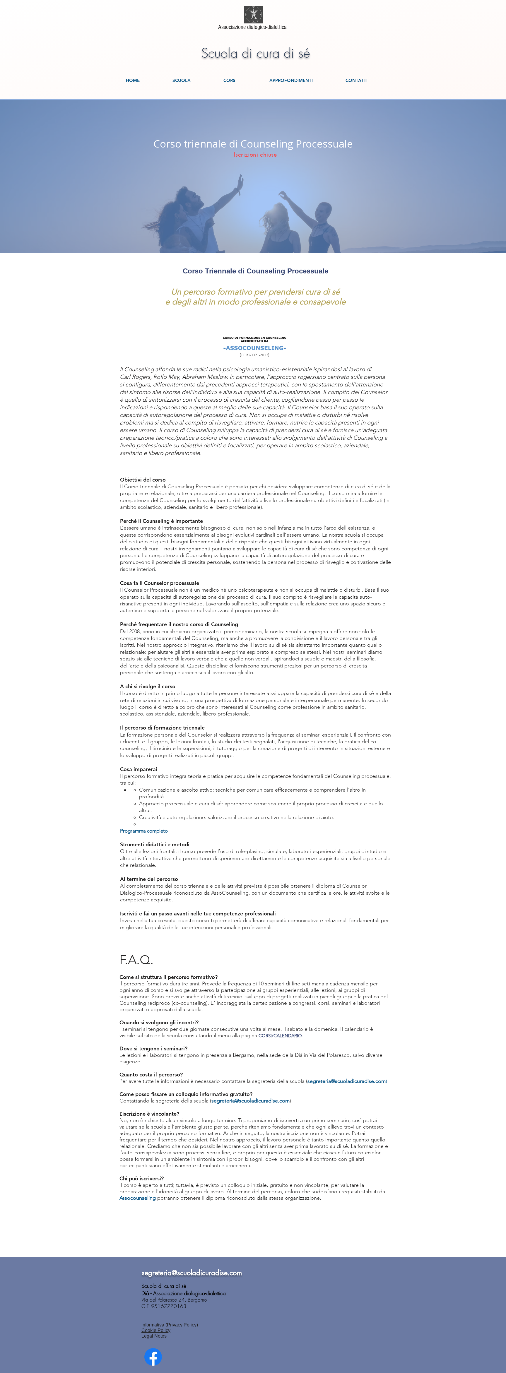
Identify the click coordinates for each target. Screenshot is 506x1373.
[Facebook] (153, 1357)
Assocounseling (137, 1198)
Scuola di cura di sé (255, 53)
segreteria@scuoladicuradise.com (250, 1101)
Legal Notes (154, 1335)
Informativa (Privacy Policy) (169, 1324)
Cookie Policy (155, 1330)
